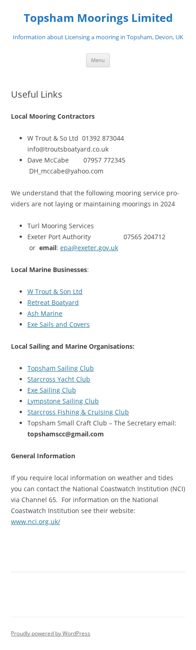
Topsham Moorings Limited (98, 18)
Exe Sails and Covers (58, 324)
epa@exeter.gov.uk (89, 247)
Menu (98, 60)
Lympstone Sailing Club (63, 401)
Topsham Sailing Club (60, 368)
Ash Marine (44, 313)
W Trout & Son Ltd (55, 291)
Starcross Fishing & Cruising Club (78, 412)
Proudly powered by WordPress (50, 633)
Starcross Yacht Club (58, 379)
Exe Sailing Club (51, 390)
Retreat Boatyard (53, 302)
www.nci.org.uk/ (35, 521)
